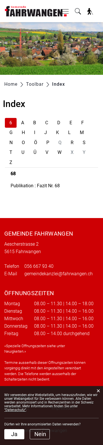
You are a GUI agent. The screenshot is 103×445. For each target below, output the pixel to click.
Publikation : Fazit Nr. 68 (35, 185)
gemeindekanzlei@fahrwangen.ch (58, 273)
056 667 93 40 (39, 266)
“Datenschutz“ (15, 410)
